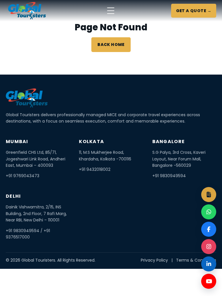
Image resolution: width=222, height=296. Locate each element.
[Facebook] (208, 229)
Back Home (111, 44)
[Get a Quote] (208, 194)
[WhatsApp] (208, 211)
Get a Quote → (193, 11)
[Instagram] (208, 246)
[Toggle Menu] (110, 10)
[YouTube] (208, 281)
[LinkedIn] (208, 263)
